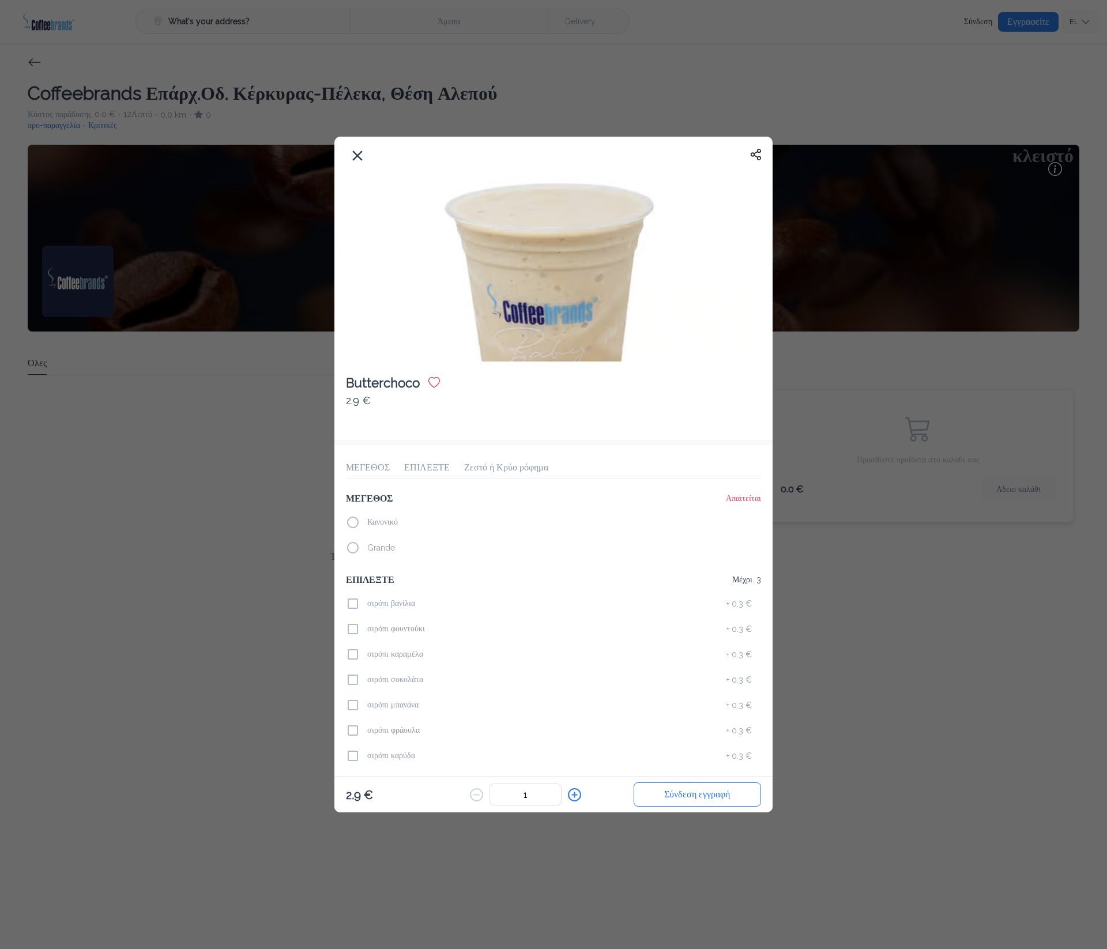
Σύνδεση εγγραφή (697, 794)
